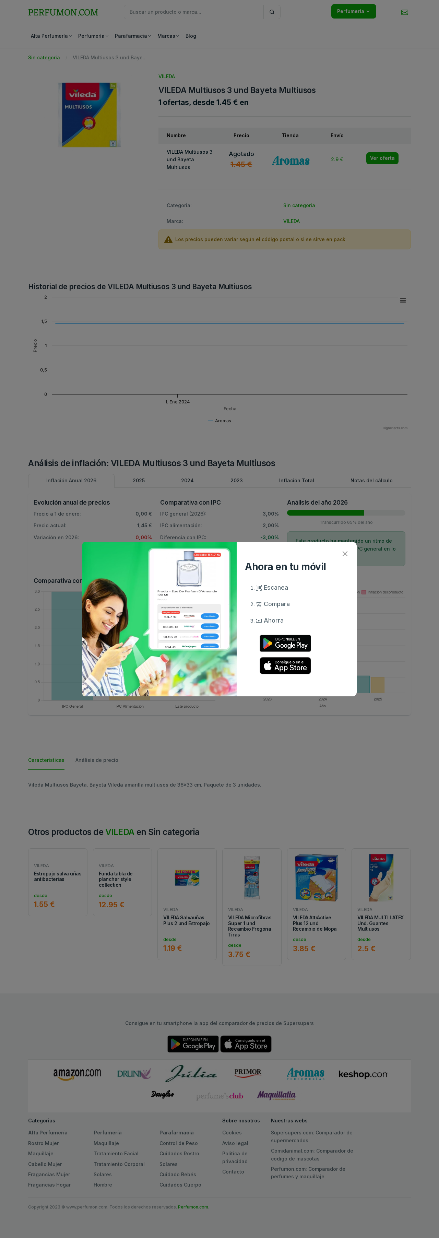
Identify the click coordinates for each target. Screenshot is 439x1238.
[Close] (344, 553)
